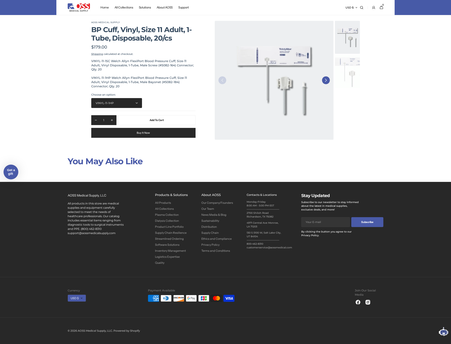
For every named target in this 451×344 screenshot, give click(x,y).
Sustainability (210, 220)
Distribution (209, 226)
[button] (362, 7)
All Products (163, 202)
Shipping (97, 54)
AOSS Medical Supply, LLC (95, 330)
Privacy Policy (210, 244)
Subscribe (367, 222)
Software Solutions (167, 244)
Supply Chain (210, 232)
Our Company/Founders (217, 202)
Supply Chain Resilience (171, 232)
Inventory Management (170, 250)
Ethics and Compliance (216, 238)
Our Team (207, 208)
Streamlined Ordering (169, 238)
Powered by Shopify (126, 330)
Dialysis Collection (167, 220)
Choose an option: (103, 94)
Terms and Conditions (215, 250)
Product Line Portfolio (169, 226)
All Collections (164, 208)
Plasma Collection (167, 214)
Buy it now (143, 132)
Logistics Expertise (167, 256)
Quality (159, 262)
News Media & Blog (213, 214)
